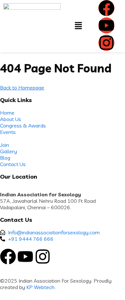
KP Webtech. (40, 287)
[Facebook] (106, 8)
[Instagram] (106, 43)
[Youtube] (106, 25)
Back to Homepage (22, 87)
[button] (78, 26)
